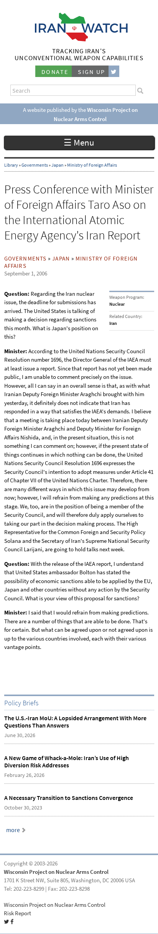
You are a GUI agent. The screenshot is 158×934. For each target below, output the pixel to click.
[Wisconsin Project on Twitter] (114, 71)
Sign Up (91, 72)
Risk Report (17, 913)
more (13, 830)
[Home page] (79, 39)
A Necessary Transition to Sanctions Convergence (68, 798)
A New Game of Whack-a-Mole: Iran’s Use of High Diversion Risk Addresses (66, 761)
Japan (57, 165)
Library (11, 165)
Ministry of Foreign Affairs (92, 165)
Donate (54, 72)
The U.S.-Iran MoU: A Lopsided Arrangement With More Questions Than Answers (75, 721)
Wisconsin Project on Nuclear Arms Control (56, 872)
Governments (34, 165)
